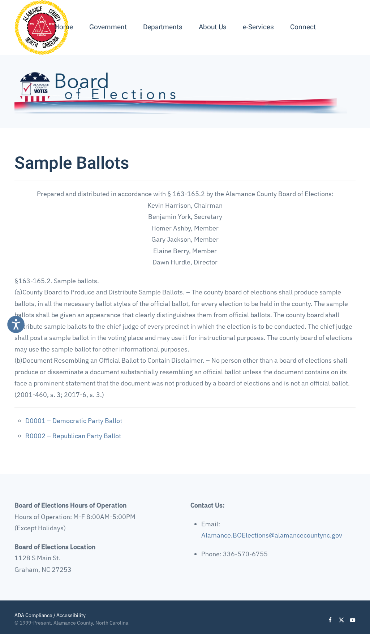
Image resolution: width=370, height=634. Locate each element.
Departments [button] (162, 27)
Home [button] (63, 27)
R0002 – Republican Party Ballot (73, 436)
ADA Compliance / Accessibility (50, 615)
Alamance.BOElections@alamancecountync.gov (271, 535)
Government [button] (108, 27)
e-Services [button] (258, 27)
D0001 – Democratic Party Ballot (73, 421)
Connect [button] (303, 27)
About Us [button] (213, 27)
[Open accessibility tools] (16, 324)
